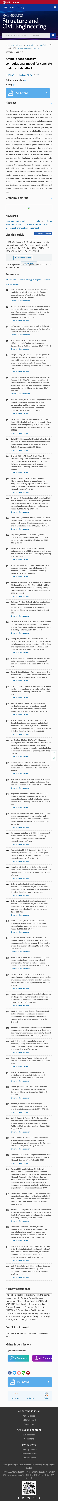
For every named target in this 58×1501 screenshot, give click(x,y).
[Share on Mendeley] (28, 1373)
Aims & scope (29, 1416)
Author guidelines (29, 1450)
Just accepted (29, 1435)
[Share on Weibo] (19, 1373)
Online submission (29, 1454)
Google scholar (24, 301)
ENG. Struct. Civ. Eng (14, 7)
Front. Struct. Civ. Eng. (14, 45)
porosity (36, 221)
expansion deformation (16, 221)
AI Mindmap (45, 1358)
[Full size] (54, 758)
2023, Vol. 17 (31, 45)
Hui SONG (10, 75)
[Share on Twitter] (14, 1373)
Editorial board (29, 1420)
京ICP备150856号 (39, 1472)
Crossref (14, 301)
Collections (29, 1439)
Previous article (24, 258)
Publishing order (11, 280)
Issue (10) (42, 45)
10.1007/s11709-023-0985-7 (28, 48)
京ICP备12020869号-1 (20, 1472)
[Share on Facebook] (10, 1373)
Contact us (29, 1424)
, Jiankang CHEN (25, 75)
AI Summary (20, 1358)
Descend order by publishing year (30, 280)
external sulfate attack (38, 225)
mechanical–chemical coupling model (22, 228)
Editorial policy (29, 1458)
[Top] (54, 753)
